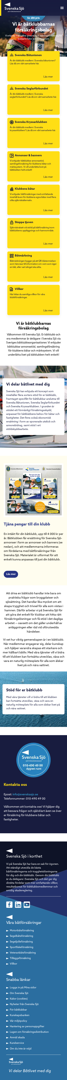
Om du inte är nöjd (20, 1049)
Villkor (13, 964)
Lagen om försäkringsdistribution (29, 1032)
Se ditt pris (33, 18)
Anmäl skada (17, 1037)
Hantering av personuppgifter (27, 1026)
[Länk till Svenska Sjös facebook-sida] (9, 904)
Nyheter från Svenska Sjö (24, 1004)
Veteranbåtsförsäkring (23, 953)
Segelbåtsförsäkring (21, 936)
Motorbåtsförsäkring (22, 930)
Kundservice (17, 1043)
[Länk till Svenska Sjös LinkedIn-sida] (18, 904)
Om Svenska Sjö (19, 993)
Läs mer (11, 574)
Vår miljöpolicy (18, 1021)
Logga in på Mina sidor (23, 987)
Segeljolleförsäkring (21, 942)
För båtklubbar (18, 1010)
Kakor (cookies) (19, 999)
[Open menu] (62, 8)
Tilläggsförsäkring (20, 958)
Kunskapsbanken (19, 1015)
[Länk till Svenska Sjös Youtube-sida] (27, 904)
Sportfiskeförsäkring (21, 947)
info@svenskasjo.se (25, 794)
